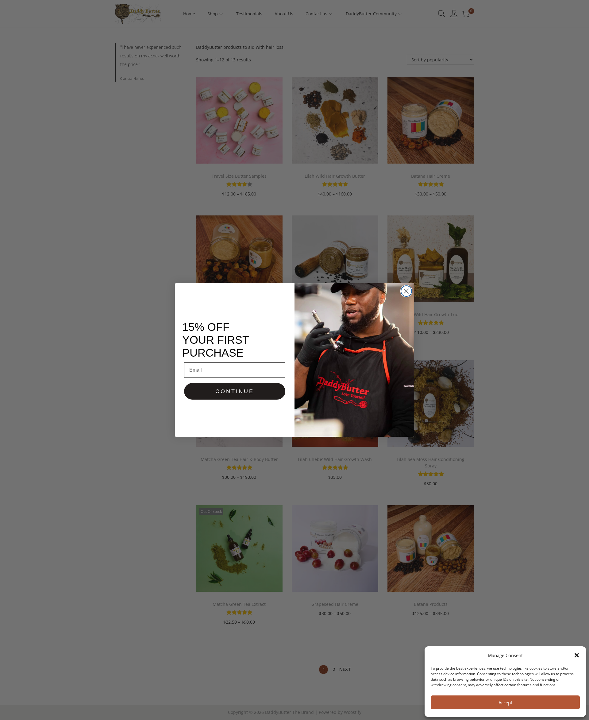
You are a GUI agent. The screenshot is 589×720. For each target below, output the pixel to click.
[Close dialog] (406, 291)
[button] (577, 655)
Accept (505, 702)
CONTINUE (234, 391)
